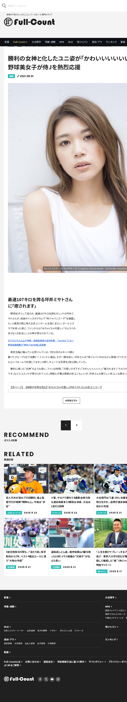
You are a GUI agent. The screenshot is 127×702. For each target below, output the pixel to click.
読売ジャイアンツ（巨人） (115, 610)
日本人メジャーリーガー (14, 630)
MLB (70, 41)
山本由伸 (31, 630)
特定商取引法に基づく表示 (70, 661)
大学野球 (18, 643)
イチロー (53, 630)
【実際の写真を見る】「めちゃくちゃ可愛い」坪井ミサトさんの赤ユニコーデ (63, 387)
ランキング (111, 41)
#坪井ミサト (71, 400)
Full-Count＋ (20, 41)
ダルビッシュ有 (66, 630)
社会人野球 (30, 643)
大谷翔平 (36, 41)
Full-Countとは (12, 661)
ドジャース (79, 630)
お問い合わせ (32, 661)
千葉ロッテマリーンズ (114, 617)
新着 (7, 41)
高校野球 (8, 643)
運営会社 (48, 661)
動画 (6, 652)
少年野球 (52, 643)
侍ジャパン (82, 41)
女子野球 (41, 643)
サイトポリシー (96, 661)
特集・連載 (50, 41)
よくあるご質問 (11, 665)
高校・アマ (97, 41)
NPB (61, 41)
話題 (11, 76)
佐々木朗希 (42, 630)
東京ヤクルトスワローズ (115, 614)
